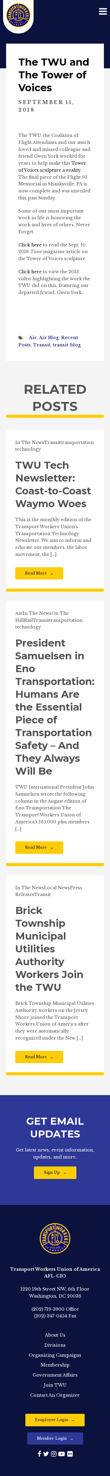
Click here (30, 245)
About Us (55, 1335)
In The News (29, 442)
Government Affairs (55, 1375)
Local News (57, 887)
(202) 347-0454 (50, 1316)
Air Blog (49, 337)
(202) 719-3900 (47, 1309)
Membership (55, 1365)
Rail (28, 620)
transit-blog (67, 345)
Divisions (55, 1345)
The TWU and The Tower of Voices (53, 75)
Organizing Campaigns (55, 1355)
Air (33, 337)
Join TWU (55, 1385)
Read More (36, 573)
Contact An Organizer (55, 1395)
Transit (41, 345)
